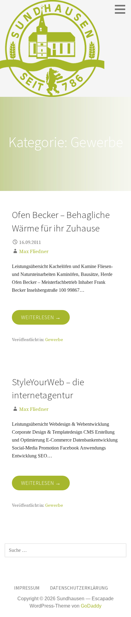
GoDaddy (91, 605)
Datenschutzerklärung (79, 588)
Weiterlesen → (41, 317)
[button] (122, 9)
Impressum (27, 588)
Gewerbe (54, 340)
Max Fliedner (33, 252)
